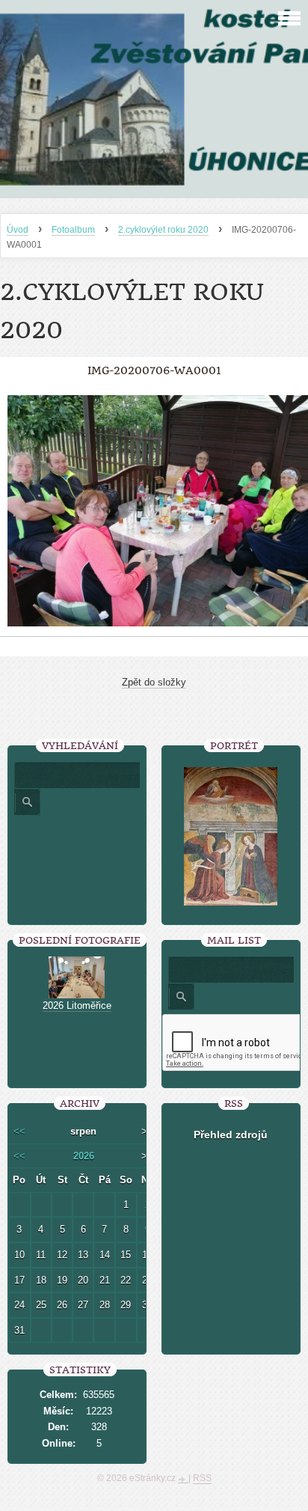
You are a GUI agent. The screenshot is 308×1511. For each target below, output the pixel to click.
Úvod (17, 230)
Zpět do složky (154, 682)
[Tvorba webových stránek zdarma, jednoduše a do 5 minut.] (183, 1479)
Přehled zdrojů (231, 1135)
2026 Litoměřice (77, 1005)
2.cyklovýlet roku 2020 (163, 230)
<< (19, 1131)
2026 (83, 1156)
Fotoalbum (73, 230)
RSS (202, 1478)
